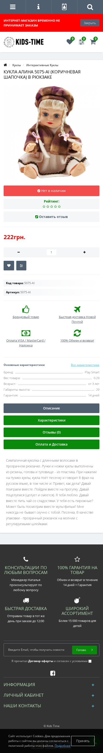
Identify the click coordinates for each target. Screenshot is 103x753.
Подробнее (62, 746)
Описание (51, 408)
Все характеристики (85, 365)
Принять (83, 741)
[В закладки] (9, 265)
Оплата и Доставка (51, 444)
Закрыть (90, 23)
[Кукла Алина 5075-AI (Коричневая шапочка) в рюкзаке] (51, 132)
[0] (70, 43)
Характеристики (51, 420)
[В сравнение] (21, 265)
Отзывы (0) (52, 432)
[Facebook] (51, 672)
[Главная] (5, 65)
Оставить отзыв (53, 216)
